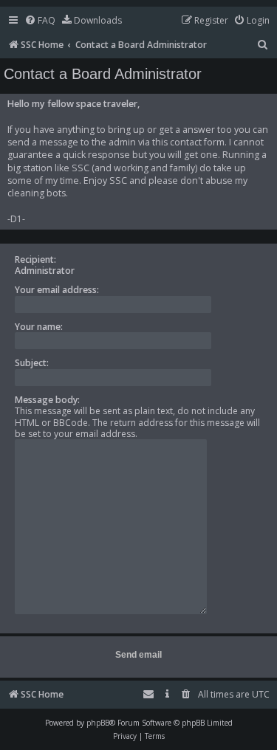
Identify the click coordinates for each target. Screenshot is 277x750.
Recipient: (35, 259)
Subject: (32, 363)
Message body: (47, 399)
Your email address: (57, 289)
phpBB (97, 723)
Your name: (39, 326)
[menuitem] (39, 21)
